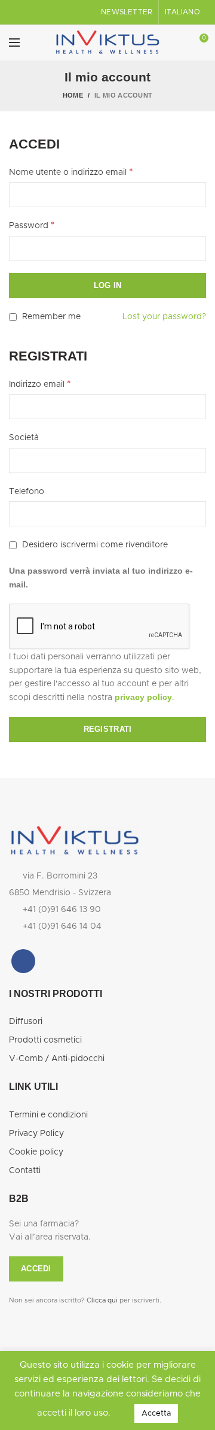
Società (24, 438)
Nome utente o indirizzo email (71, 172)
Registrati (108, 729)
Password (32, 225)
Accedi (36, 1268)
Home (73, 95)
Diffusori (25, 1021)
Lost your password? (164, 317)
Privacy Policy (36, 1133)
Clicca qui (102, 1300)
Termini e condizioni (48, 1115)
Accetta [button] (156, 1413)
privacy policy (143, 697)
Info (121, 1412)
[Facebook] (23, 961)
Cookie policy (36, 1152)
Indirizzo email (40, 384)
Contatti (25, 1171)
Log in (108, 285)
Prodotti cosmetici (45, 1040)
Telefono (26, 491)
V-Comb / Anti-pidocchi (57, 1059)
